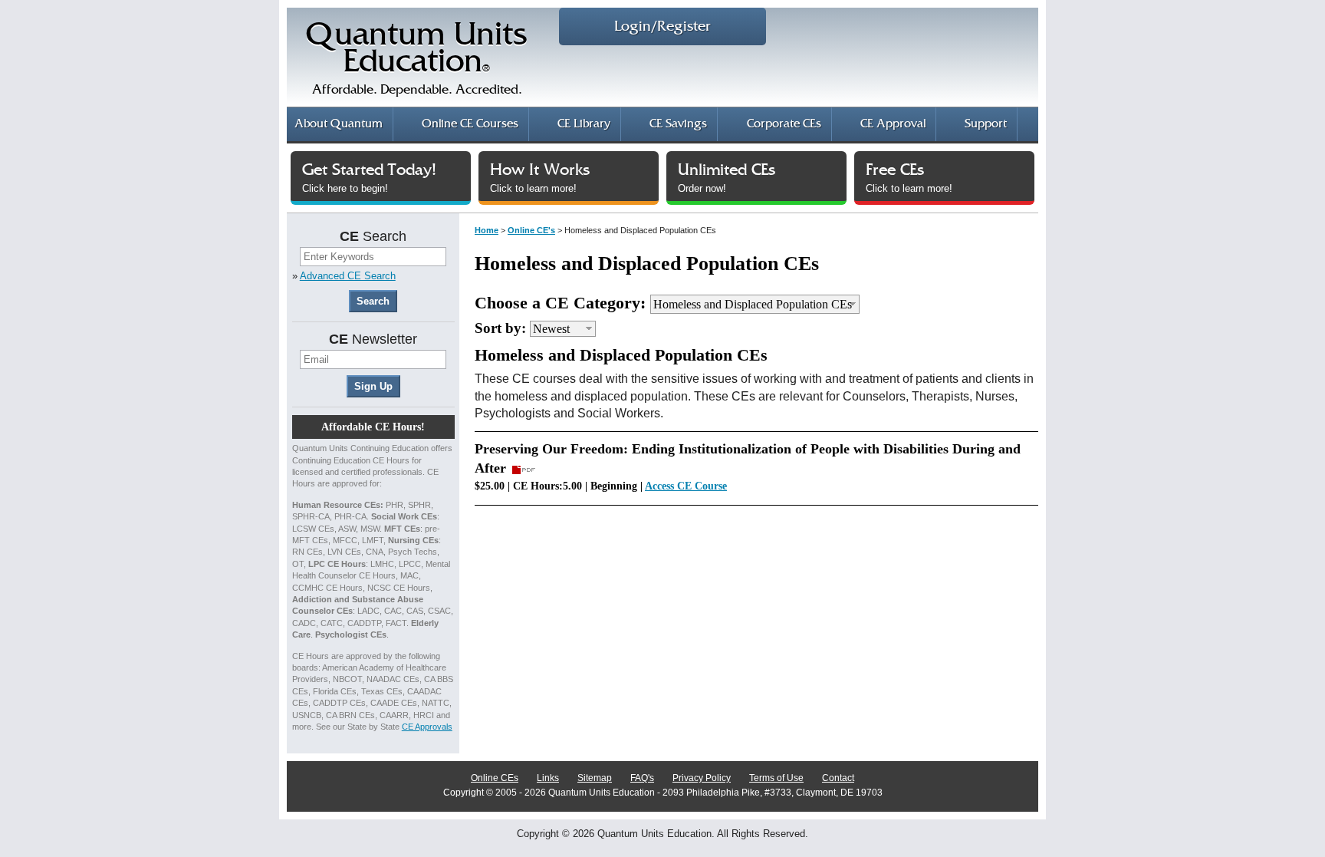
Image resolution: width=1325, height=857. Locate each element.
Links (548, 778)
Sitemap (594, 778)
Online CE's (531, 230)
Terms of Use (776, 778)
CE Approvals (427, 726)
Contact (838, 778)
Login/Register (662, 26)
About (338, 124)
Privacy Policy (701, 778)
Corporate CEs (784, 124)
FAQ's (642, 778)
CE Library (583, 124)
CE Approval (893, 124)
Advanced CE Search (348, 276)
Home (486, 230)
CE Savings (678, 124)
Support (986, 124)
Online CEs (494, 778)
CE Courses (470, 124)
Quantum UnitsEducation (417, 58)
